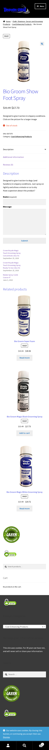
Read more (25, 357)
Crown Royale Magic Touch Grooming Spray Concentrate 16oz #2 (12, 253)
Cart (38, 743)
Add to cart (24, 433)
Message (7, 206)
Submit (24, 240)
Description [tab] (8, 149)
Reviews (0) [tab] (8, 164)
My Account (8, 745)
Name (10, 197)
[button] (42, 44)
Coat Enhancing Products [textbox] (23, 626)
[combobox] (24, 626)
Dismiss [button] (6, 737)
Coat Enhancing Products (22, 24)
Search (24, 745)
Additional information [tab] (13, 157)
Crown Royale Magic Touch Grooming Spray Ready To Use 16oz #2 (12, 265)
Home (8, 21)
